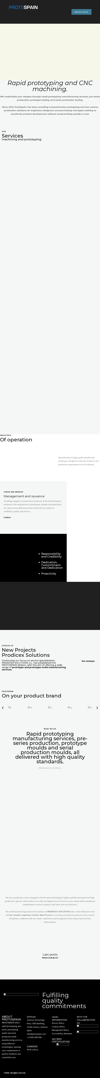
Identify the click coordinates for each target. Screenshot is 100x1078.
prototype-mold (38, 667)
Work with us (32, 1049)
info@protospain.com (36, 1034)
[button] (2, 707)
